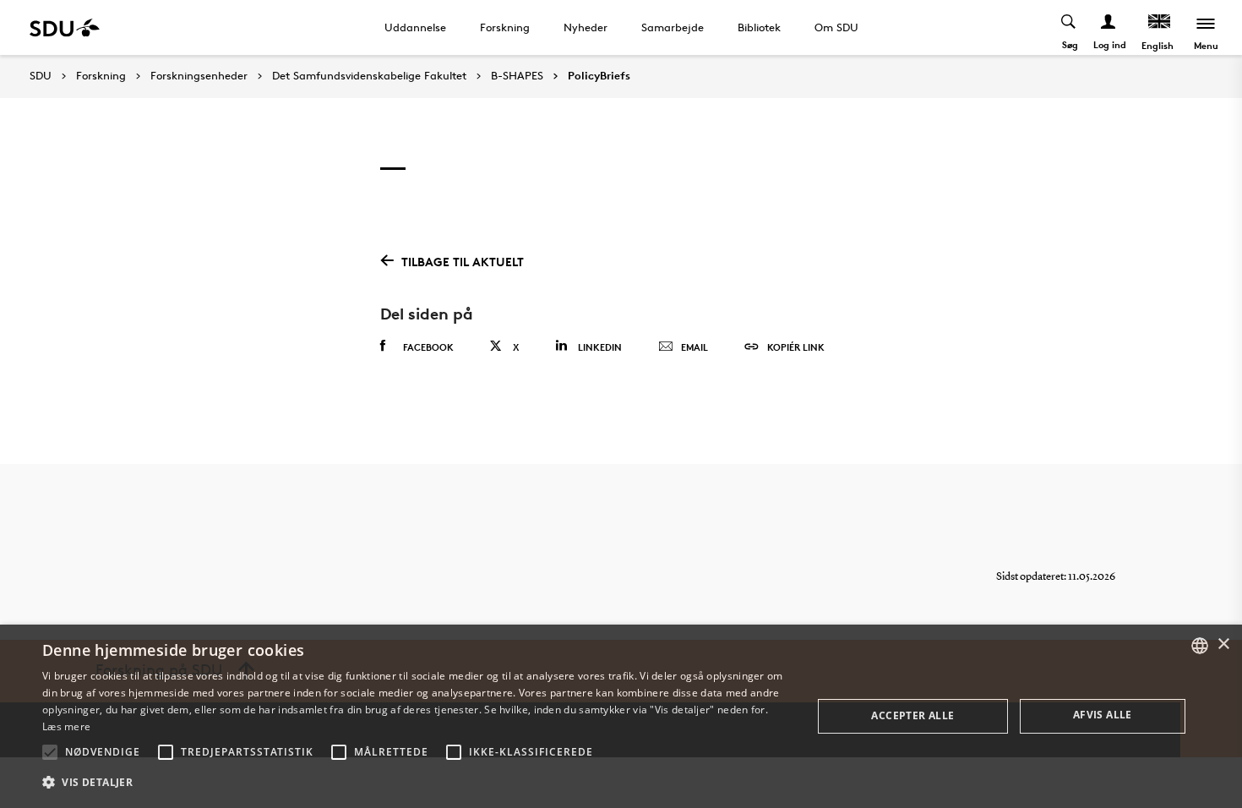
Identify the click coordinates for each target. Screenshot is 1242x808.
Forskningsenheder (199, 76)
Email (694, 347)
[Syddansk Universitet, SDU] (65, 27)
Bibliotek (759, 27)
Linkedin (600, 347)
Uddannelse (415, 27)
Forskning (505, 27)
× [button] (1223, 644)
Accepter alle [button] (912, 715)
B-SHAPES (517, 76)
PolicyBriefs (599, 76)
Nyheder (585, 27)
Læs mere (66, 726)
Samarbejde (672, 27)
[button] (50, 752)
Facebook (428, 347)
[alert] (621, 716)
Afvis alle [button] (1102, 714)
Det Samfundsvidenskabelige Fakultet (369, 76)
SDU (41, 75)
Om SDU (836, 27)
